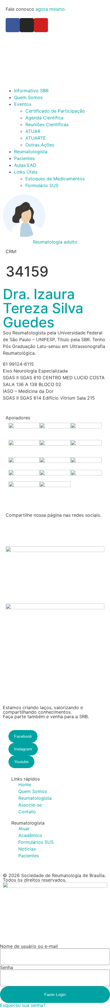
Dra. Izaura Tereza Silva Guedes (43, 308)
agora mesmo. (51, 9)
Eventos (22, 104)
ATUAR (32, 131)
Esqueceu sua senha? (22, 1005)
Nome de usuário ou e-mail (29, 946)
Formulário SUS (41, 185)
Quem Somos (28, 97)
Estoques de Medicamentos (55, 178)
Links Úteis (26, 172)
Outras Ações (39, 145)
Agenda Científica (44, 117)
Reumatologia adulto (55, 242)
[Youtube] (41, 25)
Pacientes (24, 158)
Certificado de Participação (55, 111)
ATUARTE (35, 138)
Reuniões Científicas (47, 124)
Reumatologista (30, 151)
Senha (6, 967)
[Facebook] (13, 25)
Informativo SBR (31, 90)
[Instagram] (27, 25)
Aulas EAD (25, 165)
